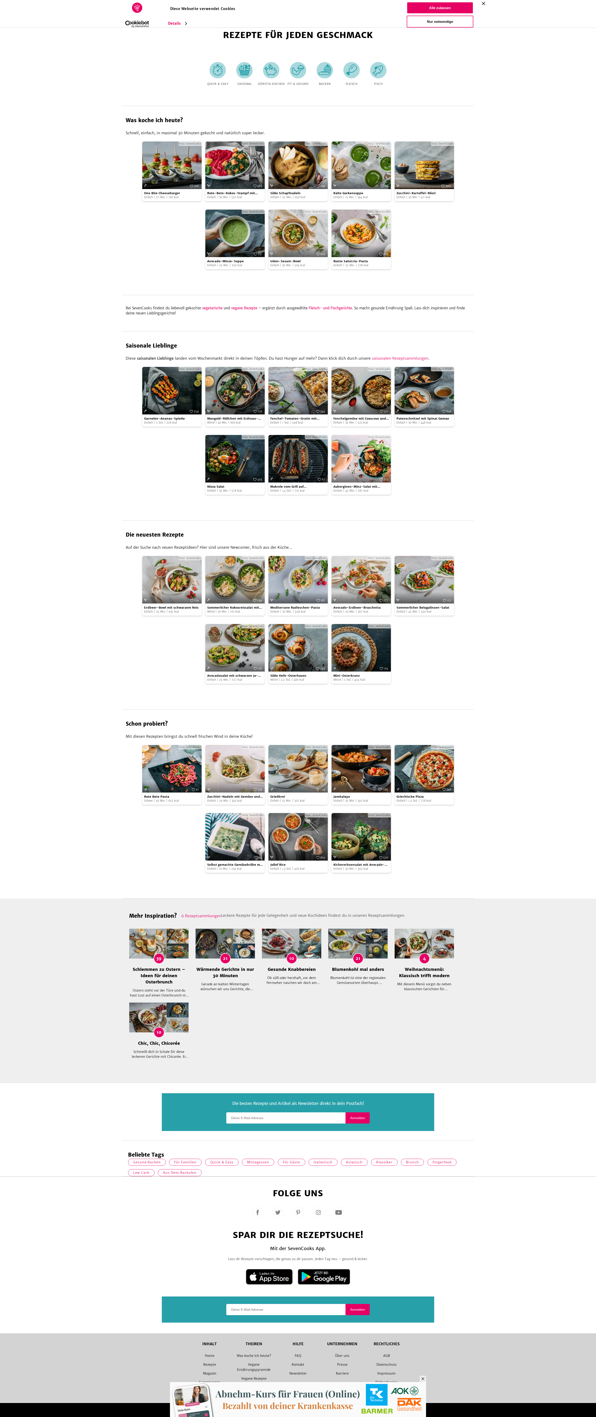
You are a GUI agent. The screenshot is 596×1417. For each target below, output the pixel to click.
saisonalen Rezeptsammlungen (400, 358)
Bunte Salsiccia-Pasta (350, 261)
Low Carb (141, 1173)
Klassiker (384, 1162)
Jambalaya (341, 797)
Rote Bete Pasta (156, 797)
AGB (386, 1356)
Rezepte (209, 1364)
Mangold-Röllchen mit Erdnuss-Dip (232, 419)
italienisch (323, 1162)
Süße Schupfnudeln (285, 193)
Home (209, 1356)
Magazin (209, 1373)
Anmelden (357, 1118)
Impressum (386, 1373)
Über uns (342, 1356)
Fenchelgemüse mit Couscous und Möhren (359, 419)
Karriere (342, 1373)
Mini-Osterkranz (346, 676)
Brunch (412, 1162)
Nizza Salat (215, 487)
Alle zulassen (440, 8)
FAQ (298, 1356)
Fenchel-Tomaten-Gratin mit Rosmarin (293, 419)
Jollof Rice (278, 865)
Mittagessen (258, 1162)
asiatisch (354, 1162)
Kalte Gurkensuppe (348, 193)
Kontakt (298, 1364)
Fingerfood (442, 1162)
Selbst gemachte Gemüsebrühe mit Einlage (234, 865)
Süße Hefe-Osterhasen (288, 676)
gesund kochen (147, 1162)
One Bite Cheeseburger (162, 193)
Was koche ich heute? (254, 1356)
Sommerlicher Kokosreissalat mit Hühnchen (233, 608)
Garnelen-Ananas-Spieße (164, 419)
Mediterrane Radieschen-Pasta (295, 608)
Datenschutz (386, 1364)
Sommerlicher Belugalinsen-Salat (422, 608)
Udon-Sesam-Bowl (285, 261)
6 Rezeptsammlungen (201, 916)
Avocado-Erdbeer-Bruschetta (357, 608)
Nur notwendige (440, 22)
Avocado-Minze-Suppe (225, 261)
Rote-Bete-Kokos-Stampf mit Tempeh (231, 193)
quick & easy (222, 1162)
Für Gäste (291, 1162)
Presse (342, 1364)
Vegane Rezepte (254, 1378)
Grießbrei (277, 797)
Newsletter (298, 1373)
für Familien (185, 1162)
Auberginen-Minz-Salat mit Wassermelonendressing (355, 487)
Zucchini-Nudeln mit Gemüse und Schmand (233, 797)
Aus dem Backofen (179, 1173)
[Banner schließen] (483, 3)
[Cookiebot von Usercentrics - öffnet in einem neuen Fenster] (137, 24)
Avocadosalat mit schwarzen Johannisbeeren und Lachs (232, 676)
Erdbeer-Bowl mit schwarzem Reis (171, 608)
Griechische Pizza (410, 797)
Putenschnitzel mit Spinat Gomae (422, 419)
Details (174, 23)
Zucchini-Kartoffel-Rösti (416, 193)
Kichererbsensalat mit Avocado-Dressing (359, 865)
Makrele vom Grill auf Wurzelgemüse (287, 487)
